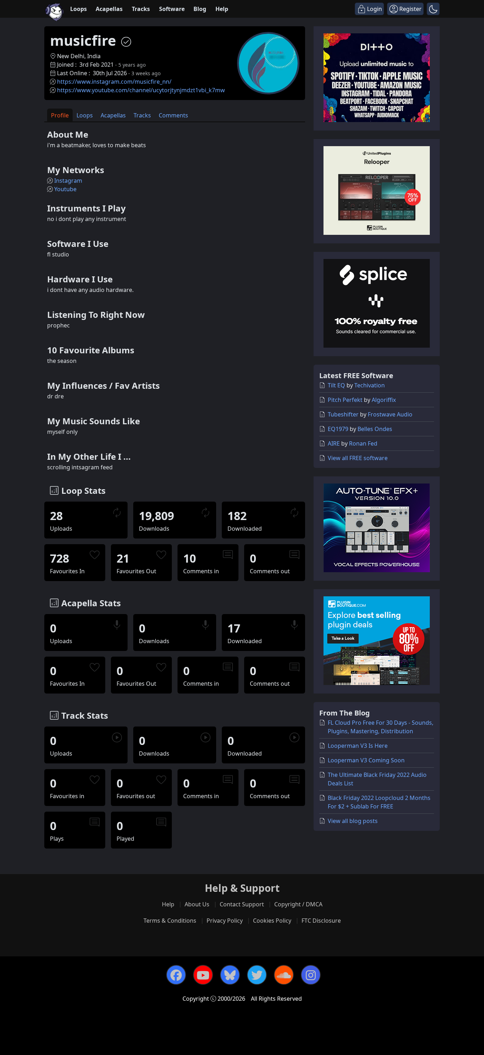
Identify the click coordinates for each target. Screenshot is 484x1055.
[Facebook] (176, 975)
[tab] (60, 115)
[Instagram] (311, 975)
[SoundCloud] (284, 975)
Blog (199, 9)
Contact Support (242, 904)
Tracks (141, 9)
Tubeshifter (343, 414)
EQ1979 (338, 429)
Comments (173, 115)
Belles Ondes (375, 429)
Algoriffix (384, 400)
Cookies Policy (272, 920)
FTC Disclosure (321, 920)
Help (221, 9)
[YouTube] (203, 975)
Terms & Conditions (169, 920)
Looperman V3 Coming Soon (366, 760)
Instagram (68, 180)
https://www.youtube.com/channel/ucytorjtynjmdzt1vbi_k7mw (141, 90)
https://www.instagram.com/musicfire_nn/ (114, 81)
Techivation (369, 385)
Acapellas (109, 9)
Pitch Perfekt (345, 400)
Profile (60, 115)
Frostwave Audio (390, 414)
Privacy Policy (225, 920)
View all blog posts (353, 821)
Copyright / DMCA (298, 904)
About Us (197, 904)
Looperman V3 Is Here (358, 746)
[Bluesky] (230, 975)
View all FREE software (358, 458)
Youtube (65, 189)
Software (172, 9)
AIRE (334, 443)
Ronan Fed (363, 443)
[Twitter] (257, 975)
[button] (433, 8)
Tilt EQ (336, 385)
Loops (78, 9)
